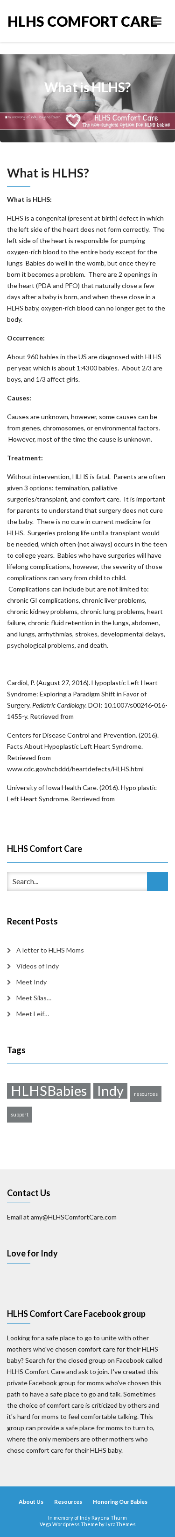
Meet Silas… (33, 998)
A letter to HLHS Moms (50, 950)
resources (146, 1094)
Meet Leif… (32, 1014)
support (19, 1114)
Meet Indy (31, 982)
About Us (31, 1501)
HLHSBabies (49, 1091)
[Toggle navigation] (157, 21)
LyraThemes (120, 1524)
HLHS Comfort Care (47, 21)
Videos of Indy (37, 966)
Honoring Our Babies (120, 1501)
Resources (68, 1501)
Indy (110, 1091)
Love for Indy (32, 1253)
